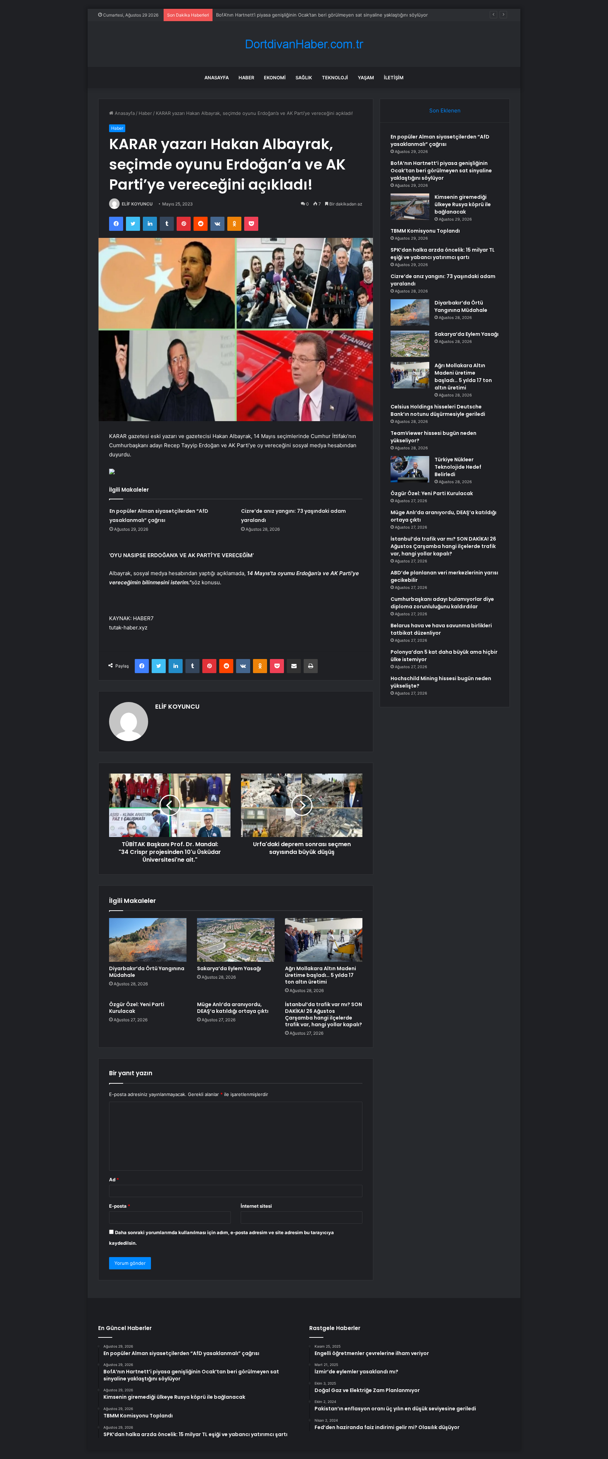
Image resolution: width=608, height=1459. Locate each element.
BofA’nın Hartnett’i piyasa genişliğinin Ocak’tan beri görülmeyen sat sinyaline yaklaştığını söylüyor (441, 170)
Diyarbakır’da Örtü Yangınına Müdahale (146, 972)
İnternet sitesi (256, 1206)
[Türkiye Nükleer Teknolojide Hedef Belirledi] (410, 469)
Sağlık (304, 77)
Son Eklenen (445, 110)
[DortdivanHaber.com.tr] (304, 44)
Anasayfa (216, 77)
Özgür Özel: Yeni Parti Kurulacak (136, 1008)
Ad (114, 1179)
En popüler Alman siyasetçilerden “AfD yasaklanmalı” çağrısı (440, 140)
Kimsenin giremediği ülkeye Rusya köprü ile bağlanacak (463, 204)
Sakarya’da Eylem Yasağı (229, 968)
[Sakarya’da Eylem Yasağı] (235, 940)
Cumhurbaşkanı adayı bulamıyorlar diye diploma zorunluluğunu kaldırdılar (442, 603)
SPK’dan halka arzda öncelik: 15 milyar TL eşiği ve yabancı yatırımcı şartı (443, 253)
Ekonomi (275, 77)
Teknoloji (335, 77)
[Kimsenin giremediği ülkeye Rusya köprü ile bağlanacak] (410, 206)
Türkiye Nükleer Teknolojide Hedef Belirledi (458, 467)
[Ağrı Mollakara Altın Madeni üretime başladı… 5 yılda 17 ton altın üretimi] (323, 940)
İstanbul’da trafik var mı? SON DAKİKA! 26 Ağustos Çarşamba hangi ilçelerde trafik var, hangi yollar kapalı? (323, 1014)
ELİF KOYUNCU (137, 204)
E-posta (119, 1206)
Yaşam (366, 77)
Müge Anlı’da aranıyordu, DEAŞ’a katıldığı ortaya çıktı (232, 1008)
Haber (246, 77)
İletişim (394, 77)
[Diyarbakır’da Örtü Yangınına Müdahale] (147, 940)
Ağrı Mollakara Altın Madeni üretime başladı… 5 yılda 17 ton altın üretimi (320, 975)
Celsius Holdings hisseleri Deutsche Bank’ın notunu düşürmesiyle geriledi (438, 410)
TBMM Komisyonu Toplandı (425, 230)
